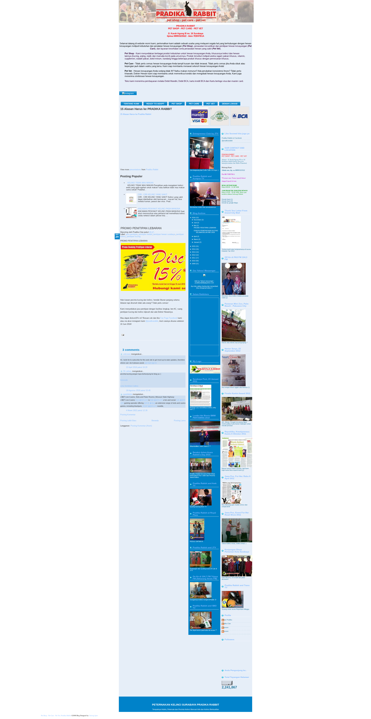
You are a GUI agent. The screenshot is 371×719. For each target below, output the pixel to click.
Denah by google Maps (230, 203)
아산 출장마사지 (141, 400)
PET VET (210, 104)
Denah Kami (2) (227, 201)
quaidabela (127, 394)
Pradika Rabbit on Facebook (232, 138)
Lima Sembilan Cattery (129, 386)
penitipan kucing (133, 236)
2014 (194, 249)
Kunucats (124, 380)
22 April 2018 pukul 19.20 (136, 367)
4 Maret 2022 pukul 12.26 (136, 410)
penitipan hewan (145, 234)
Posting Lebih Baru (128, 420)
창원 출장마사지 (156, 400)
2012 (194, 255)
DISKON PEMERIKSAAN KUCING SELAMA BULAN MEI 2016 (206, 231)
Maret (196, 239)
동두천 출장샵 (149, 403)
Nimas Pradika (227, 620)
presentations (135, 169)
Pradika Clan (226, 623)
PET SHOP (177, 104)
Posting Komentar (127, 415)
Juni (195, 222)
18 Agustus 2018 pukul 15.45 (138, 390)
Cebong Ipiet (93, 715)
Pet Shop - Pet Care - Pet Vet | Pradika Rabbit (56, 715)
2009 (194, 263)
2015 (194, 246)
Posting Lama (180, 420)
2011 (194, 258)
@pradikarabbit (152, 321)
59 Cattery (127, 371)
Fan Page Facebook (168, 318)
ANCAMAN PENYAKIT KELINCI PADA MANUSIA (159, 209)
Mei (195, 225)
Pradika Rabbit (152, 169)
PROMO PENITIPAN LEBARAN (141, 228)
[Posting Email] (122, 335)
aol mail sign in (151, 363)
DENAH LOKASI (229, 104)
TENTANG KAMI (131, 104)
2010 (194, 261)
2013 (194, 252)
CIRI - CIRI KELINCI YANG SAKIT (152, 194)
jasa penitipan (132, 234)
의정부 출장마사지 (149, 406)
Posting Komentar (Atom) (141, 426)
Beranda (155, 420)
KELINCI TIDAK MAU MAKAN (140, 183)
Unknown (127, 354)
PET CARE (194, 104)
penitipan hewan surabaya (164, 234)
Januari (196, 242)
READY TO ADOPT (155, 104)
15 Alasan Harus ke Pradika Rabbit (135, 114)
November (198, 220)
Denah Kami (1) (227, 199)
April (195, 236)
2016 (194, 217)
